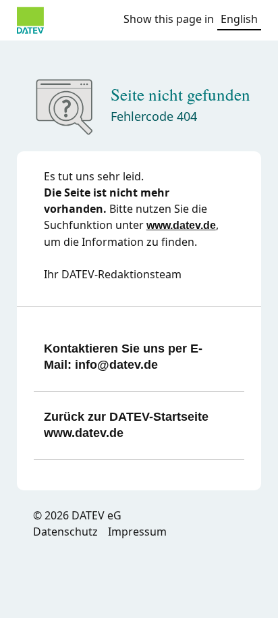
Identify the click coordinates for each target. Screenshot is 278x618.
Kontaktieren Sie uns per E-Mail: (123, 356)
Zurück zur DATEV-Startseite (126, 425)
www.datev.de (181, 225)
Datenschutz (65, 531)
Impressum (137, 531)
